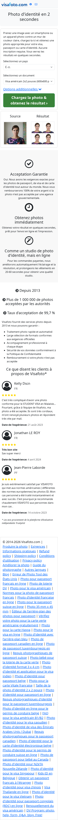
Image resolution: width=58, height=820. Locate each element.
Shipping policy (25, 556)
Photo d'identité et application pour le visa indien (28, 671)
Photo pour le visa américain (30, 588)
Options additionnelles (20, 89)
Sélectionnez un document (18, 75)
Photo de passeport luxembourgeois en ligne (29, 648)
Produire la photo (15, 546)
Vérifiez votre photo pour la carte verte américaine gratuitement (26, 620)
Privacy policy (32, 560)
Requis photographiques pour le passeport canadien (28, 736)
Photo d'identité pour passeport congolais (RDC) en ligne (28, 801)
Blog (6, 574)
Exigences (38, 546)
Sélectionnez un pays (15, 61)
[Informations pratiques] (36, 4)
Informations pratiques (19, 551)
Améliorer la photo (16, 565)
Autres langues (35, 570)
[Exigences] (30, 4)
